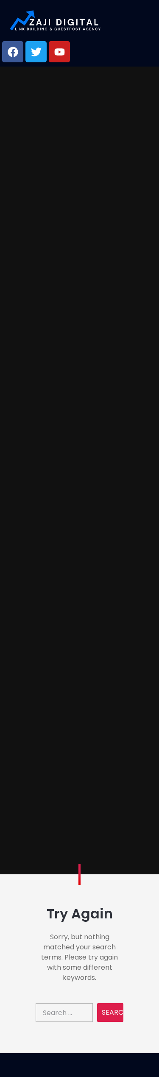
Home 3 (79, 549)
